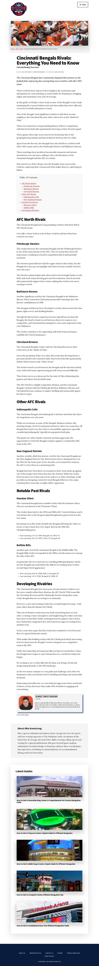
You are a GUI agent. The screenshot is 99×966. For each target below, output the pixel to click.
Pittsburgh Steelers (32, 186)
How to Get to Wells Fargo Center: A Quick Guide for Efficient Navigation (46, 864)
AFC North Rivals (29, 183)
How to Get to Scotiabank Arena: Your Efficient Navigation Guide (43, 925)
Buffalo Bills (29, 208)
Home (13, 49)
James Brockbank (46, 696)
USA (17, 49)
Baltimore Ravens (31, 189)
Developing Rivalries (30, 210)
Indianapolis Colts (31, 197)
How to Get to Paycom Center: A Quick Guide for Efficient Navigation (45, 833)
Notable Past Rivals (30, 202)
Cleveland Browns (31, 192)
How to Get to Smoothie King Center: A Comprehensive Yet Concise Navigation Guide (49, 801)
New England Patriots (33, 200)
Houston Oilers (30, 205)
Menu (84, 5)
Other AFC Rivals (29, 194)
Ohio (21, 49)
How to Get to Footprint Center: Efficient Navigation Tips (40, 895)
